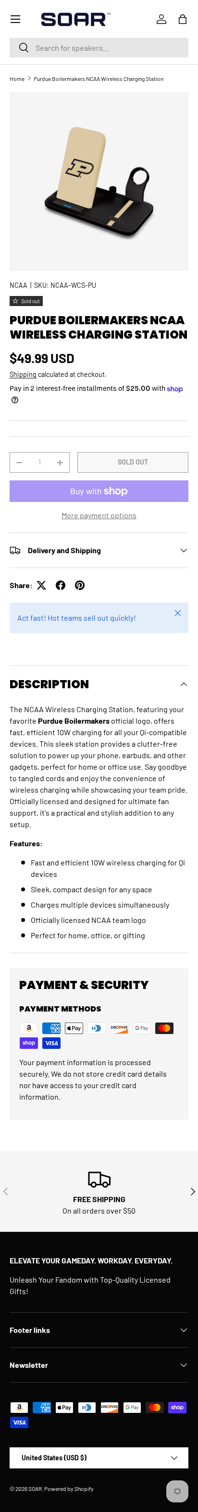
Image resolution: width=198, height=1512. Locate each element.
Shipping (23, 374)
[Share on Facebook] (60, 585)
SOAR (35, 1488)
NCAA (18, 285)
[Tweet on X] (41, 585)
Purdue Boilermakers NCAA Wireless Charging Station (98, 78)
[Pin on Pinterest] (79, 585)
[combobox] (99, 47)
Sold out (133, 462)
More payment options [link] (99, 515)
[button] (182, 19)
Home (17, 78)
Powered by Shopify (69, 1488)
